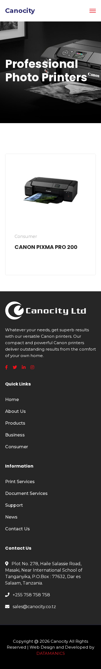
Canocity (20, 10)
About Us (15, 411)
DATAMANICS (50, 653)
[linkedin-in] (24, 367)
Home (12, 399)
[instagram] (32, 367)
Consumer (16, 446)
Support (14, 505)
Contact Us (17, 528)
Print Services (20, 481)
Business (15, 435)
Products (15, 423)
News (11, 517)
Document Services (26, 493)
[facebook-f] (6, 367)
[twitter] (15, 367)
